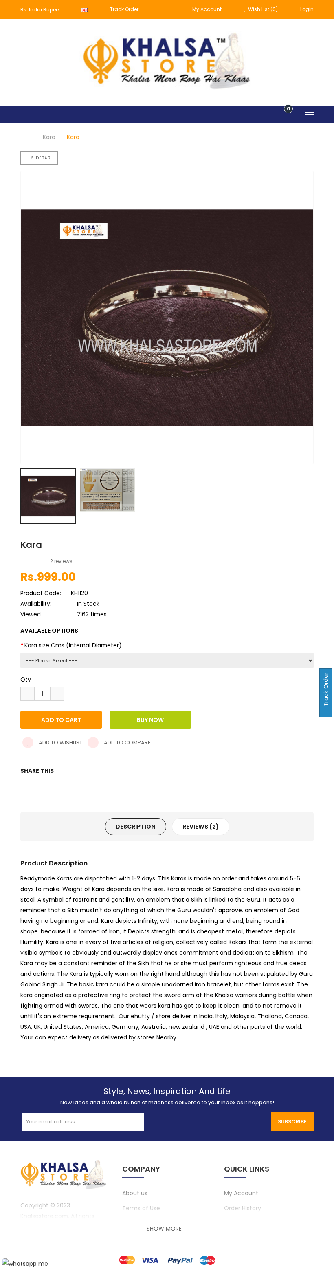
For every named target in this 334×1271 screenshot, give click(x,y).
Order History (242, 1208)
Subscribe (292, 1121)
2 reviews (61, 561)
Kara (49, 137)
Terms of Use (141, 1208)
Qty (25, 679)
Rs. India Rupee (40, 9)
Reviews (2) (200, 827)
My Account (241, 1193)
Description (136, 827)
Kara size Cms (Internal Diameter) (73, 645)
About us (134, 1193)
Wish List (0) (262, 9)
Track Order (124, 9)
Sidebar (41, 158)
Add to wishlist (59, 742)
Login (307, 9)
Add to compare (127, 742)
